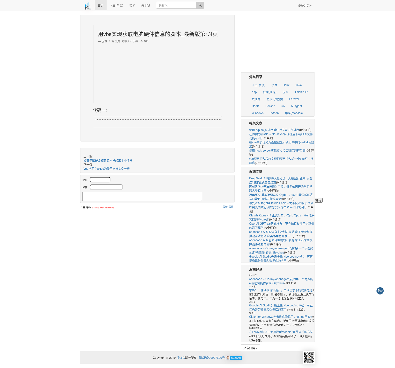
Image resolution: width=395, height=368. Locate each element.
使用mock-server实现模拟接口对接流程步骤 (277, 150)
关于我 (145, 5)
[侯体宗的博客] (87, 5)
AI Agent (296, 106)
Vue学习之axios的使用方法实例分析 (107, 168)
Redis (255, 106)
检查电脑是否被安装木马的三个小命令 (108, 160)
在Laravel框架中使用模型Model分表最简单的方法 (281, 332)
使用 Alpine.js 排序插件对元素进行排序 (274, 130)
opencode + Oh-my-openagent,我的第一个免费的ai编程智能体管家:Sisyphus (281, 250)
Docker (270, 106)
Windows (258, 113)
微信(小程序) (275, 99)
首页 (100, 5)
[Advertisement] (158, 72)
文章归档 (249, 348)
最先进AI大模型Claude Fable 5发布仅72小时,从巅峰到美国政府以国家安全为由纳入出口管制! (281, 205)
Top (380, 290)
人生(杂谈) (116, 5)
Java (299, 85)
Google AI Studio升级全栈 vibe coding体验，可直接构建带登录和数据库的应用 (281, 258)
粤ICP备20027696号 (211, 357)
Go (283, 106)
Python (274, 113)
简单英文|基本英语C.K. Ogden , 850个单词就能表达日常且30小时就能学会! (281, 197)
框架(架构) (269, 92)
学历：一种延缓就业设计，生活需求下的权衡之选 (281, 290)
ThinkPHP (301, 92)
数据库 (256, 99)
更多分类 (304, 5)
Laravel (294, 99)
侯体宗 (180, 357)
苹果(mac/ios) (294, 113)
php (254, 92)
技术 (132, 5)
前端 (285, 92)
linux (286, 85)
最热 (231, 206)
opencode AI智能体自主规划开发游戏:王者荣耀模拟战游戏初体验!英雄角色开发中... (281, 234)
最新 (225, 206)
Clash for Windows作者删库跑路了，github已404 (280, 316)
